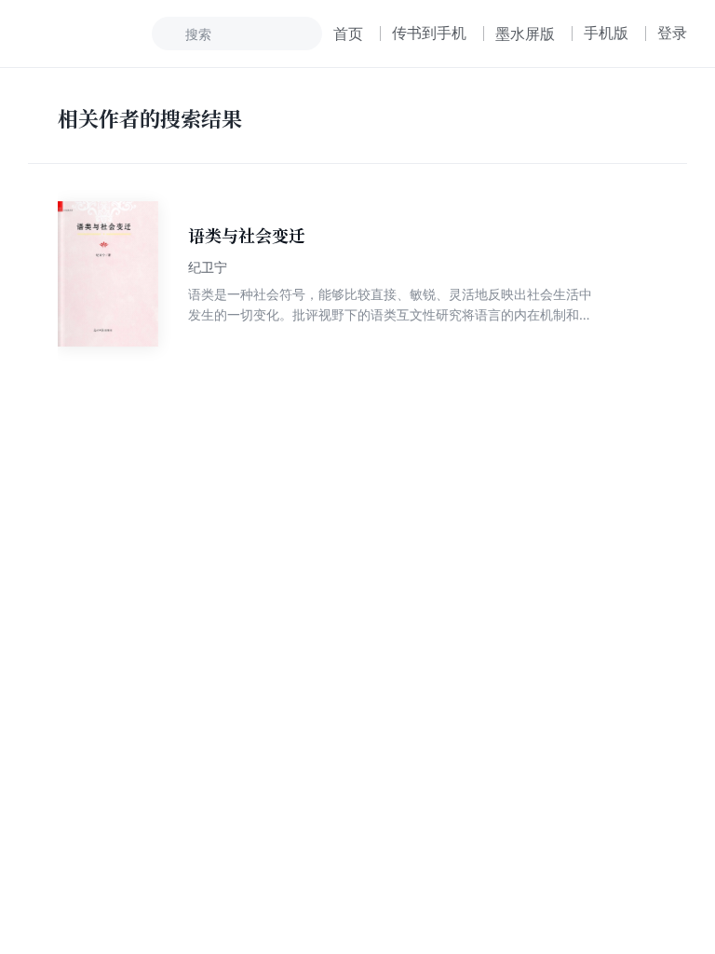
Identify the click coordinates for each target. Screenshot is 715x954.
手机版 (606, 32)
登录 (672, 32)
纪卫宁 (207, 267)
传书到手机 (429, 32)
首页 (348, 33)
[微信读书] (90, 33)
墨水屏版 (525, 33)
